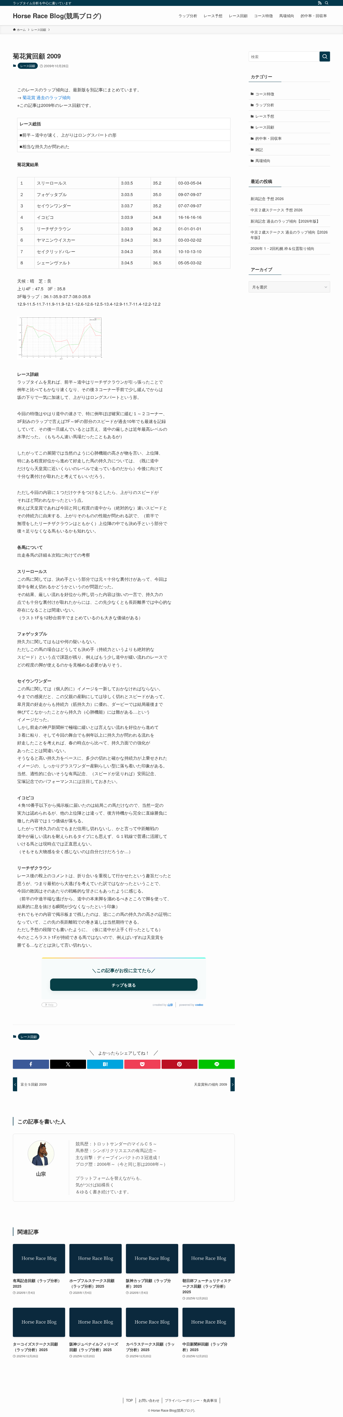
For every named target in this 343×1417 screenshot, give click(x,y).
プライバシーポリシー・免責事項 (191, 1400)
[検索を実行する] (324, 56)
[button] (31, 1064)
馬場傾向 (262, 160)
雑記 (259, 149)
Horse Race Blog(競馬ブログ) (57, 15)
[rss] (319, 3)
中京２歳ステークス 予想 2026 (277, 209)
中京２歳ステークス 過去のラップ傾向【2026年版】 (289, 234)
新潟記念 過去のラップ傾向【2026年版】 (285, 221)
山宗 (170, 1005)
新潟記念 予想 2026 (267, 198)
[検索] (326, 3)
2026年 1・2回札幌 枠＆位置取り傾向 (282, 248)
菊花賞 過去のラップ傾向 (47, 97)
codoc (199, 1005)
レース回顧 (27, 65)
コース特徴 (264, 93)
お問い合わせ (149, 1400)
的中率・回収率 (268, 138)
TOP (129, 1400)
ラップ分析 (264, 104)
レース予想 (264, 116)
